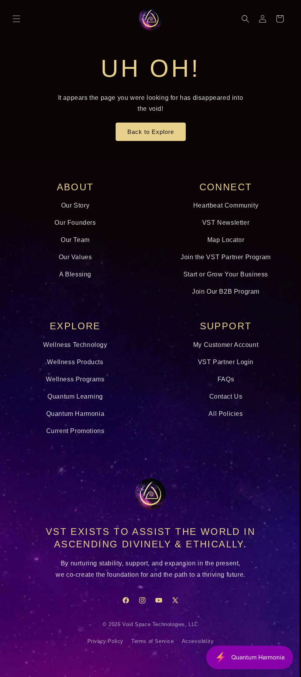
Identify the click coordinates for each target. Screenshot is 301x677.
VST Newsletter (221, 222)
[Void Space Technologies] (147, 494)
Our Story (74, 205)
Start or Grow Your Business (221, 274)
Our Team (73, 239)
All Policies (221, 413)
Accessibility (195, 641)
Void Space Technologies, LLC (158, 624)
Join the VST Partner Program (221, 257)
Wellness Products (74, 362)
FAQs (221, 379)
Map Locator (221, 239)
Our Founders (73, 222)
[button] (16, 18)
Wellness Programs (74, 379)
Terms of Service (149, 641)
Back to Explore (147, 131)
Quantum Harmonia (74, 413)
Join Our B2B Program (221, 291)
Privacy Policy (102, 641)
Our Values (74, 257)
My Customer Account (221, 344)
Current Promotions (74, 431)
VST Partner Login (221, 362)
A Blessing (74, 274)
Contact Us (221, 396)
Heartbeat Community (221, 205)
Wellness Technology (74, 344)
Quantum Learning (74, 396)
